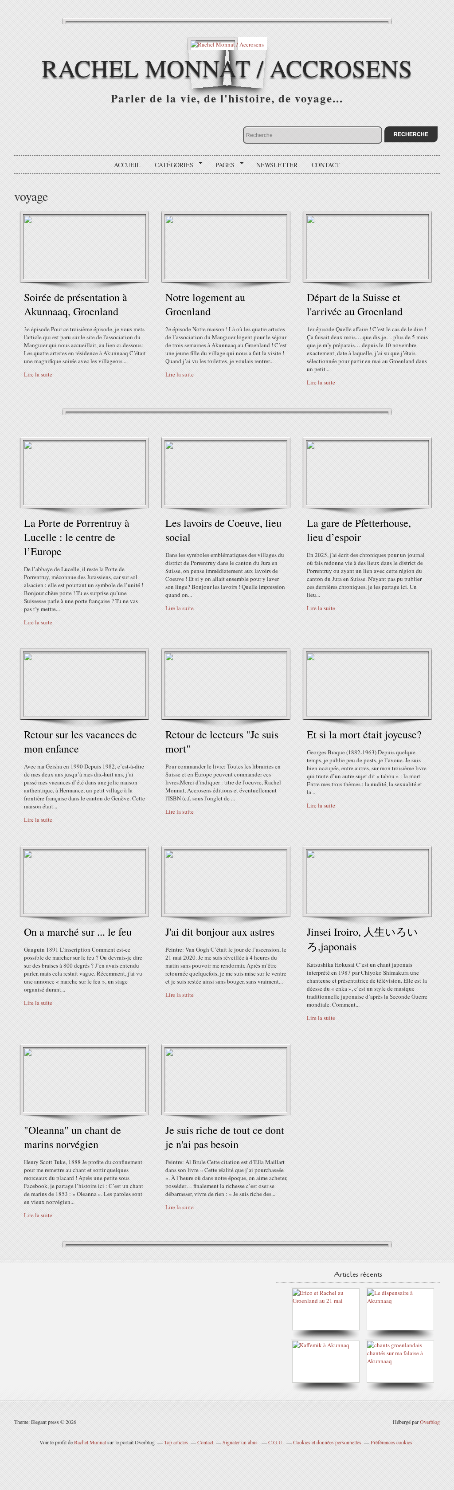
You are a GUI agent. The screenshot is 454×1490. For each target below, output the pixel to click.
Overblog (430, 1421)
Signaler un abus (241, 1442)
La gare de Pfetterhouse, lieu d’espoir (359, 530)
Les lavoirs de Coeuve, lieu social (223, 530)
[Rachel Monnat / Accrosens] (227, 43)
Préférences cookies (391, 1442)
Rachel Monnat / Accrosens (227, 67)
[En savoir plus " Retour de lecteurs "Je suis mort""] (226, 714)
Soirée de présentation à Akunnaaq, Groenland (75, 304)
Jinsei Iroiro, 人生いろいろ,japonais (362, 939)
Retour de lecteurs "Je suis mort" (221, 741)
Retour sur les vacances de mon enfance (80, 741)
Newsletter (276, 165)
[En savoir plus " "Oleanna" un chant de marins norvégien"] (84, 1110)
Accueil (127, 165)
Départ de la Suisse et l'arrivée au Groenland (355, 304)
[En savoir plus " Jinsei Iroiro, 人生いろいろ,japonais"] (367, 912)
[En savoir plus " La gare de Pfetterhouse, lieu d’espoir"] (367, 503)
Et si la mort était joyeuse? (364, 734)
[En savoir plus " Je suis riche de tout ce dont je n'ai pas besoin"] (226, 1110)
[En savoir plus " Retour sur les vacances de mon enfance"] (84, 714)
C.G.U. (276, 1442)
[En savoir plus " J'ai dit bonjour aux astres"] (226, 912)
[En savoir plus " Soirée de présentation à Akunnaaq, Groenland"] (84, 277)
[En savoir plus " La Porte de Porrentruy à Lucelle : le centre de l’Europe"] (84, 503)
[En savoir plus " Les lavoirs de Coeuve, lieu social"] (226, 503)
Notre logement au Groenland (205, 304)
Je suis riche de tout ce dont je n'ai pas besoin (224, 1137)
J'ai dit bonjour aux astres (219, 932)
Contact (326, 165)
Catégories (171, 165)
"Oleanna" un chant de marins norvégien (72, 1137)
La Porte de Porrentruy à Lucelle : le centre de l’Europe (76, 537)
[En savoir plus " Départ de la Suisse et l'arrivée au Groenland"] (367, 277)
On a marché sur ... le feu (78, 932)
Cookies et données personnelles (327, 1442)
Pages (222, 165)
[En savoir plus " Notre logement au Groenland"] (226, 277)
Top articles (176, 1442)
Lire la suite (38, 374)
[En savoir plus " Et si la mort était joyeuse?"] (367, 714)
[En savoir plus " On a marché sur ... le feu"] (84, 912)
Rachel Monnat (90, 1442)
